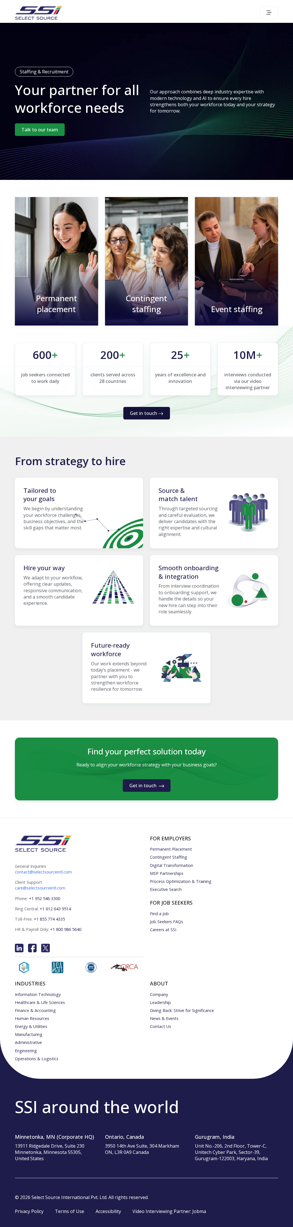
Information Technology (38, 994)
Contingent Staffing (168, 857)
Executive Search (166, 889)
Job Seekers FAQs (166, 921)
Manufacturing (28, 1034)
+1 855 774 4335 (49, 919)
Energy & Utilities (31, 1026)
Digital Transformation (171, 865)
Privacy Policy (29, 1211)
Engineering (26, 1050)
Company (159, 994)
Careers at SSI (163, 929)
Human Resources (32, 1018)
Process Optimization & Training (180, 881)
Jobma (199, 1211)
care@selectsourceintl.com (40, 888)
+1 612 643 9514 (55, 908)
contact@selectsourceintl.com (43, 872)
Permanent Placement (171, 849)
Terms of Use (69, 1211)
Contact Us (160, 1026)
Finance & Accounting (35, 1010)
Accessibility (108, 1211)
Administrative (28, 1042)
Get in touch (143, 413)
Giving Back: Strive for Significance (182, 1010)
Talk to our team (39, 129)
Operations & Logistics (36, 1058)
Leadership (160, 1002)
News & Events (164, 1018)
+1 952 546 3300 (44, 898)
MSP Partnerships (166, 873)
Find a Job (159, 913)
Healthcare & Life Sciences (40, 1002)
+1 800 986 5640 (65, 929)
